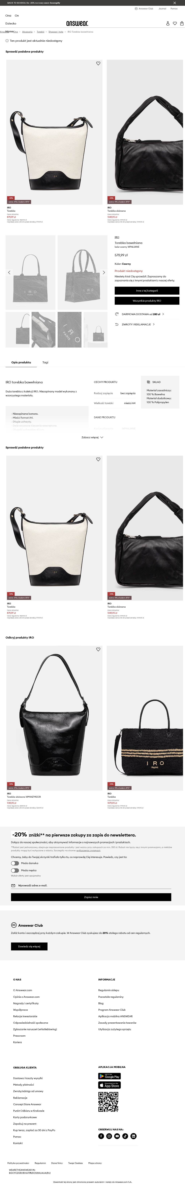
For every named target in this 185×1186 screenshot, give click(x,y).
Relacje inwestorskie (25, 1016)
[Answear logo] (77, 23)
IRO (117, 237)
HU (26, 1173)
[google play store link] (109, 1076)
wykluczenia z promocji (88, 850)
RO (33, 1173)
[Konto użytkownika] (168, 23)
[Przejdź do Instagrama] (109, 1136)
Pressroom (19, 1035)
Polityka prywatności (18, 1163)
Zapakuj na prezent (24, 1123)
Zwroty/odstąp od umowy (28, 1091)
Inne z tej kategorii (147, 290)
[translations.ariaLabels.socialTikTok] (125, 1136)
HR (23, 1173)
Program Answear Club (112, 1009)
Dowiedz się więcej (29, 946)
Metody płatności (23, 1084)
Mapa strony (95, 1163)
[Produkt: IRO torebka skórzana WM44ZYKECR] (54, 718)
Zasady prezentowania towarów (117, 1022)
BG (10, 1173)
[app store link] (109, 1084)
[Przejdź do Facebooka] (101, 1136)
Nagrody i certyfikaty (26, 1003)
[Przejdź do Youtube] (117, 1136)
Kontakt (18, 1143)
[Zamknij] (175, 3)
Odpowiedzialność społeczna (30, 1022)
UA (41, 1173)
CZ (16, 1173)
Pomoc (17, 1136)
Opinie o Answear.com (26, 996)
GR (19, 1173)
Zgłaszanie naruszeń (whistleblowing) (35, 1029)
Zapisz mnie (91, 897)
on (17, 15)
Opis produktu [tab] (21, 362)
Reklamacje (20, 1097)
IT (29, 1173)
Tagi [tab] (45, 362)
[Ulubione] (175, 23)
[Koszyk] (182, 23)
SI (36, 1173)
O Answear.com (22, 990)
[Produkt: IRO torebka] (54, 132)
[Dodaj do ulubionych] (98, 63)
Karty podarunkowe (25, 1117)
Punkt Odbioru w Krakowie (28, 1110)
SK (38, 1173)
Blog (101, 1003)
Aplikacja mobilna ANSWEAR (115, 1016)
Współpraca (20, 1009)
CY (13, 1173)
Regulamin (40, 1163)
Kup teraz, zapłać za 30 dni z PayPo (34, 1130)
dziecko (10, 23)
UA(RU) (47, 1173)
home (9, 31)
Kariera (17, 1042)
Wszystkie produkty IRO (147, 300)
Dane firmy (57, 1163)
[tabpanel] (92, 404)
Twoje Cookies (75, 1163)
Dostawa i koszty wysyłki (28, 1078)
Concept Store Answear (27, 1104)
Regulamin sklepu (108, 990)
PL (31, 1173)
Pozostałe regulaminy (111, 996)
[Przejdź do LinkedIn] (133, 1136)
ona (8, 15)
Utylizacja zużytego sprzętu (114, 1029)
